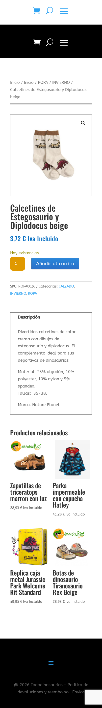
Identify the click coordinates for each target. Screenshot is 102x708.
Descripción (29, 317)
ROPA (43, 82)
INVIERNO (61, 82)
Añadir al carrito (55, 263)
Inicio (15, 82)
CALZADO (66, 286)
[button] (83, 123)
